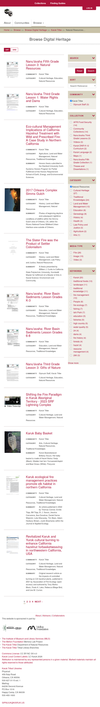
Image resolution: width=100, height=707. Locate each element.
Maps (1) (80, 155)
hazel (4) (80, 345)
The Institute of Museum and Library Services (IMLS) (26, 638)
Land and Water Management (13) (82, 205)
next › (39, 601)
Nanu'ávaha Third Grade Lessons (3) (82, 137)
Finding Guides (57, 3)
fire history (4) (82, 337)
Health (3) (81, 221)
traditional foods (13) (82, 281)
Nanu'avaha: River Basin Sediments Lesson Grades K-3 (44, 297)
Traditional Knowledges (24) (82, 198)
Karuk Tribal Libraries (12, 668)
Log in (89, 8)
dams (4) (80, 334)
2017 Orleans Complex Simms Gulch (41, 192)
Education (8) (82, 210)
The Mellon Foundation (12, 641)
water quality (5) (82, 327)
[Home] (9, 13)
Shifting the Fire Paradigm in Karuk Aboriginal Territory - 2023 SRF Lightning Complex (44, 399)
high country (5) (82, 323)
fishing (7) (81, 308)
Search (91, 70)
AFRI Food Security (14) (82, 124)
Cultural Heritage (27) (81, 192)
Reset (79, 70)
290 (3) (79, 355)
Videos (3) (81, 142)
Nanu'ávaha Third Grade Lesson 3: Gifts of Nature (43, 366)
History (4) (81, 217)
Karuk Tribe (56, 29)
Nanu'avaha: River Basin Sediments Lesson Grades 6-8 (44, 332)
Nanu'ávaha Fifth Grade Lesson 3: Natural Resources (42, 64)
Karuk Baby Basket (39, 433)
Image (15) (81, 256)
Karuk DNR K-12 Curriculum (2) (82, 147)
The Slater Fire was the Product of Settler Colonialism (42, 243)
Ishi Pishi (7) (81, 312)
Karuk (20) (81, 277)
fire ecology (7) (82, 305)
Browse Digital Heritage (36, 29)
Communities (22, 22)
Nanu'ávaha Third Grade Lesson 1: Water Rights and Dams (43, 97)
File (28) (79, 252)
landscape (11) (82, 284)
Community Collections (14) (82, 130)
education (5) (82, 316)
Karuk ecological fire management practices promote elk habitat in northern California (41, 481)
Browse (37, 22)
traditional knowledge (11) (82, 290)
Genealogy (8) (82, 213)
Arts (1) (79, 235)
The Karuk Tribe (9, 644)
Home (7, 29)
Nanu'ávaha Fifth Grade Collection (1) (82, 161)
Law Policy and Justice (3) (81, 226)
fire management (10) (81, 297)
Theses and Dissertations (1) (82, 168)
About (7, 22)
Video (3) (80, 259)
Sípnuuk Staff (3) (82, 104)
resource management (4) (82, 350)
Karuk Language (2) (82, 152)
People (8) (81, 301)
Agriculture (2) (82, 231)
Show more (73, 362)
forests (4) (81, 341)
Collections (40, 3)
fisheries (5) (82, 319)
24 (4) (78, 330)
